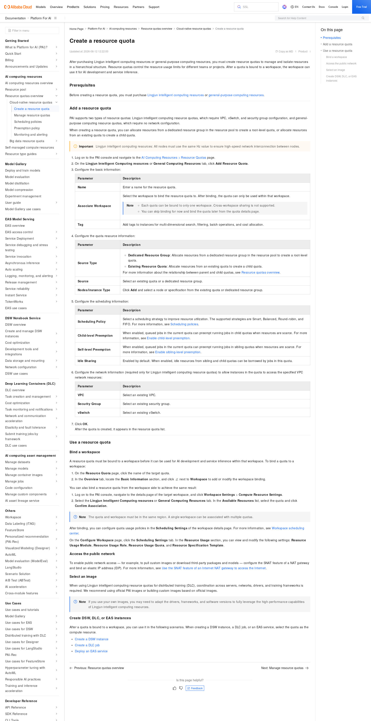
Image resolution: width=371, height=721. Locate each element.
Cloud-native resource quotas (193, 28)
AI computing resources (123, 28)
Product (302, 51)
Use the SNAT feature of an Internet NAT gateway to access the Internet (214, 568)
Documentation (15, 18)
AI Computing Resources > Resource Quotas (173, 157)
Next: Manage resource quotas (282, 668)
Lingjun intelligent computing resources (175, 95)
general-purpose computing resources (236, 95)
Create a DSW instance (91, 639)
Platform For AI (40, 18)
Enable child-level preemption (168, 338)
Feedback (197, 688)
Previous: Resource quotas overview (99, 668)
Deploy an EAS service (91, 651)
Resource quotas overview (156, 28)
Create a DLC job (87, 645)
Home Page (77, 28)
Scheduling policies (184, 324)
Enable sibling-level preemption (177, 352)
